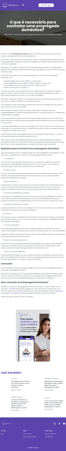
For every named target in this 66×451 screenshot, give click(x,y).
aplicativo (16, 293)
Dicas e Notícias (19, 35)
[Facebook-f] (59, 424)
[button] (23, 4)
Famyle (12, 289)
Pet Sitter (47, 398)
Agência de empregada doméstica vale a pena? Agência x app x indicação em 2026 (53, 384)
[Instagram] (55, 424)
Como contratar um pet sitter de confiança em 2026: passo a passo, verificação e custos (53, 404)
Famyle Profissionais (48, 35)
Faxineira (59, 35)
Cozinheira (14, 379)
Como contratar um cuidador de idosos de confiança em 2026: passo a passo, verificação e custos (19, 404)
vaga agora (59, 291)
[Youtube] (64, 424)
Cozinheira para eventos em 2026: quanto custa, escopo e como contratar (20, 384)
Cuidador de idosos (17, 397)
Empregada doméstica (33, 35)
